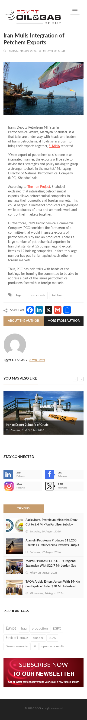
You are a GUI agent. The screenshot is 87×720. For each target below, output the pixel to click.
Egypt (11, 628)
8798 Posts (37, 360)
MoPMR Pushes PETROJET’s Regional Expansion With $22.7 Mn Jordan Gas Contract (51, 566)
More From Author (64, 320)
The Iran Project (38, 186)
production (40, 628)
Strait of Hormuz (17, 638)
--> (3, 486)
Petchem (57, 295)
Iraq (24, 628)
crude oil (38, 638)
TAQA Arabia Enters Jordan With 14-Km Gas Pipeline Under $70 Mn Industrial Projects (53, 586)
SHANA (54, 146)
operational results (53, 646)
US (34, 646)
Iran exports (38, 295)
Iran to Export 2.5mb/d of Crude (27, 424)
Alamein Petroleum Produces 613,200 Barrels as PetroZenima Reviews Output (52, 543)
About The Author (23, 320)
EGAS (52, 638)
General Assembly (17, 646)
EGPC (57, 628)
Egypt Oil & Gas (56, 50)
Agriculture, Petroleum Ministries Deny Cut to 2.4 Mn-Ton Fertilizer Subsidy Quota (51, 525)
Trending (23, 508)
